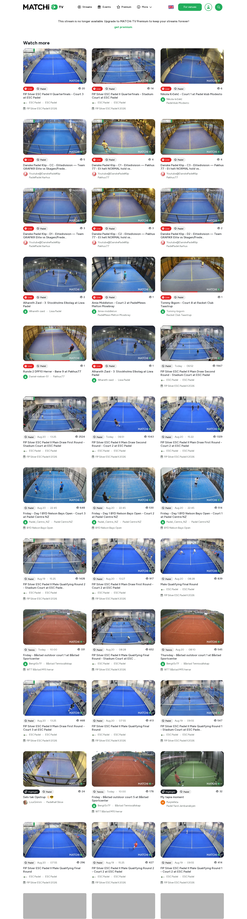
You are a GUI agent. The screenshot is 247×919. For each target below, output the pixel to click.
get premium (123, 27)
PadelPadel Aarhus (39, 177)
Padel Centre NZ (63, 521)
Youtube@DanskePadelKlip (44, 173)
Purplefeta (172, 802)
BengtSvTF (35, 663)
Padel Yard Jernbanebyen (181, 805)
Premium (126, 6)
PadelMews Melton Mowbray (114, 315)
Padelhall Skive (54, 802)
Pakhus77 (103, 177)
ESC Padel (35, 102)
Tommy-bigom (175, 311)
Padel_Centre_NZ (39, 521)
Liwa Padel (55, 311)
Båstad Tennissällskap (59, 663)
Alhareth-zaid (37, 311)
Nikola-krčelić (174, 99)
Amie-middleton (107, 311)
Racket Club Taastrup (179, 315)
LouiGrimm (35, 802)
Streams (87, 6)
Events (107, 6)
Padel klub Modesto (178, 103)
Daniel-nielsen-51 (39, 376)
